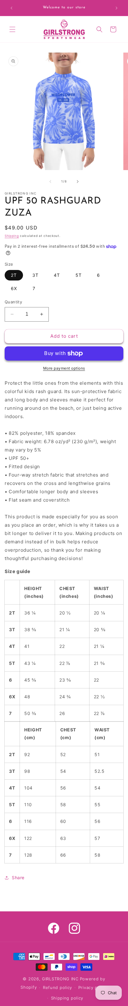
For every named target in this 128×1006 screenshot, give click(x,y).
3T (35, 275)
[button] (12, 29)
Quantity (13, 301)
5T (78, 275)
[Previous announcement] (11, 8)
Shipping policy (67, 997)
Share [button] (18, 877)
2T (14, 275)
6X (14, 288)
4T (57, 275)
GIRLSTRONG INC (60, 978)
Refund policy (57, 987)
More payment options (64, 368)
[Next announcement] (116, 8)
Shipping (12, 236)
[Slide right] (78, 181)
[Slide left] (50, 181)
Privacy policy (92, 987)
